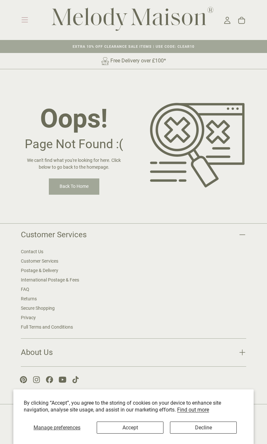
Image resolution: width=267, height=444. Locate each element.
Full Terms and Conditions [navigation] (47, 327)
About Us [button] (37, 352)
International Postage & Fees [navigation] (50, 279)
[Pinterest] (23, 379)
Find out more (193, 410)
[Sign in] (227, 20)
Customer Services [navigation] (39, 261)
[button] (25, 20)
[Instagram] (36, 379)
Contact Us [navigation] (32, 251)
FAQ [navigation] (25, 289)
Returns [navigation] (29, 298)
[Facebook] (49, 379)
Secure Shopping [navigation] (38, 308)
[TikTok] (75, 379)
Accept (130, 427)
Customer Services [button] (54, 234)
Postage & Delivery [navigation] (39, 270)
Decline (203, 427)
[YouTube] (62, 379)
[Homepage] (132, 20)
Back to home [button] (74, 186)
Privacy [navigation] (28, 317)
